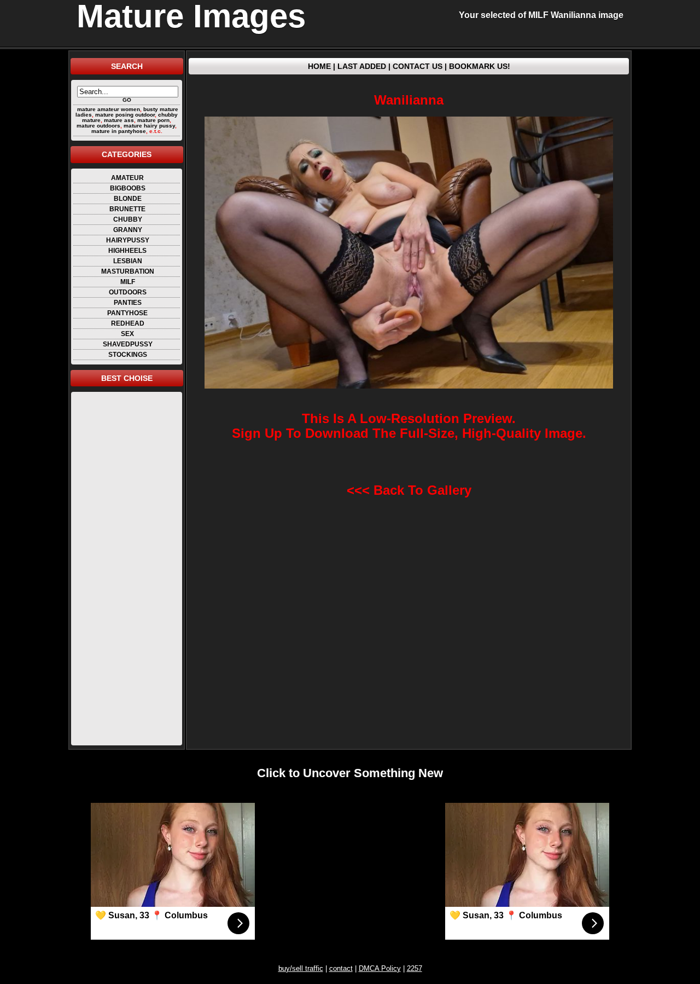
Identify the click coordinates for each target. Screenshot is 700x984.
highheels (127, 250)
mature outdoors (98, 126)
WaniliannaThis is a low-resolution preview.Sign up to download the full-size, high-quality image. (409, 266)
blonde (128, 198)
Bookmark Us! (479, 66)
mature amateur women (108, 109)
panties (128, 302)
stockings (127, 354)
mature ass (119, 120)
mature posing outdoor (125, 115)
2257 (414, 968)
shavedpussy (128, 344)
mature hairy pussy (149, 126)
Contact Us (417, 66)
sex (127, 334)
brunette (127, 209)
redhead (127, 323)
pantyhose (127, 313)
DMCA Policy (380, 968)
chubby (127, 219)
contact (341, 968)
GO (126, 100)
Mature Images (191, 16)
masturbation (127, 271)
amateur (127, 178)
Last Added (361, 66)
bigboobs (127, 188)
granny (127, 230)
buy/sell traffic (300, 968)
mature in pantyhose (118, 131)
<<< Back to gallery (409, 490)
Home (319, 66)
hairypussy (127, 240)
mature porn (153, 120)
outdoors (128, 292)
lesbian (127, 261)
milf (127, 282)
